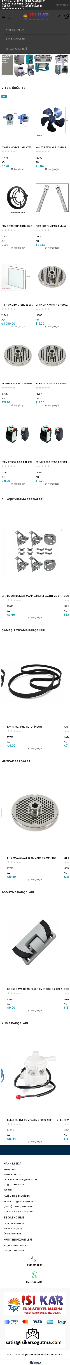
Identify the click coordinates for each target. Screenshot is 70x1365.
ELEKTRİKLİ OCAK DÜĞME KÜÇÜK (25, 858)
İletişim (8, 1189)
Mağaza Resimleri (14, 1184)
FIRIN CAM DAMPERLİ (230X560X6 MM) (17, 305)
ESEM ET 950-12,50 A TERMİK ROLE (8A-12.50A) (52, 462)
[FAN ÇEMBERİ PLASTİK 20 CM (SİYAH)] (17, 198)
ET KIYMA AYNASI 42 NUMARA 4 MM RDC (17, 383)
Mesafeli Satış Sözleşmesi (19, 1211)
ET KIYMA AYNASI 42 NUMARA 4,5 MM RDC (52, 383)
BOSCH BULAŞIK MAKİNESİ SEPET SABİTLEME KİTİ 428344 (35, 596)
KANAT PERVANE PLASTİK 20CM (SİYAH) (52, 147)
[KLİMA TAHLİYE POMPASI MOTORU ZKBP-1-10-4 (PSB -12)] (35, 1074)
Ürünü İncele (24, 132)
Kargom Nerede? (14, 1250)
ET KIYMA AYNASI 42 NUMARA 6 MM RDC (52, 305)
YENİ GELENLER (15, 30)
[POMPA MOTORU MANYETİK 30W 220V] (17, 119)
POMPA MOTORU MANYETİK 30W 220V (17, 147)
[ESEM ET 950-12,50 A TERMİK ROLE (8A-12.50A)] (52, 434)
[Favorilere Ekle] (18, 132)
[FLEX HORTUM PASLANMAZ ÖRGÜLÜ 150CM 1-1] (52, 198)
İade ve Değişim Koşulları (18, 1201)
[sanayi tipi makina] (35, 65)
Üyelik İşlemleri (12, 1233)
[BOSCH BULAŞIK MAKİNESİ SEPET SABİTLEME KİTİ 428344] (35, 550)
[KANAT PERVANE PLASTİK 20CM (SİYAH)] (52, 119)
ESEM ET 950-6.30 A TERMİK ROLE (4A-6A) (17, 462)
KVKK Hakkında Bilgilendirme (20, 1179)
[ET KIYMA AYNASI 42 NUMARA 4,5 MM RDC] (52, 355)
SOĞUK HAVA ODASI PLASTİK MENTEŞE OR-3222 (34, 989)
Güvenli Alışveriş (13, 1228)
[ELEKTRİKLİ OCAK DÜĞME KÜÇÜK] (35, 812)
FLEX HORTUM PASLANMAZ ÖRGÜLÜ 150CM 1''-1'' (52, 226)
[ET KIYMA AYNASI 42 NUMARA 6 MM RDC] (52, 276)
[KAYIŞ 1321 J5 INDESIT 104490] (35, 681)
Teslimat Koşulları (14, 1223)
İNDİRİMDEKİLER (15, 39)
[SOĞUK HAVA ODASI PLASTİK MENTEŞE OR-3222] (35, 944)
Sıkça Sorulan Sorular (16, 1245)
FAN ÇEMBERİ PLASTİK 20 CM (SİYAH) (17, 226)
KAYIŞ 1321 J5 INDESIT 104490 (24, 727)
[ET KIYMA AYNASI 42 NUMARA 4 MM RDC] (17, 355)
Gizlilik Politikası (12, 1174)
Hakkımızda (61, 4)
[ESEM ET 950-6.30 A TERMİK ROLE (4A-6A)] (17, 434)
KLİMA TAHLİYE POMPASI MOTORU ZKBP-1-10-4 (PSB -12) (35, 1120)
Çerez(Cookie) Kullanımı (18, 1206)
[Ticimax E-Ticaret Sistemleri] (35, 1363)
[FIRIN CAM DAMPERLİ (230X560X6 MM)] (17, 276)
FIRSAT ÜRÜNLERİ (16, 49)
